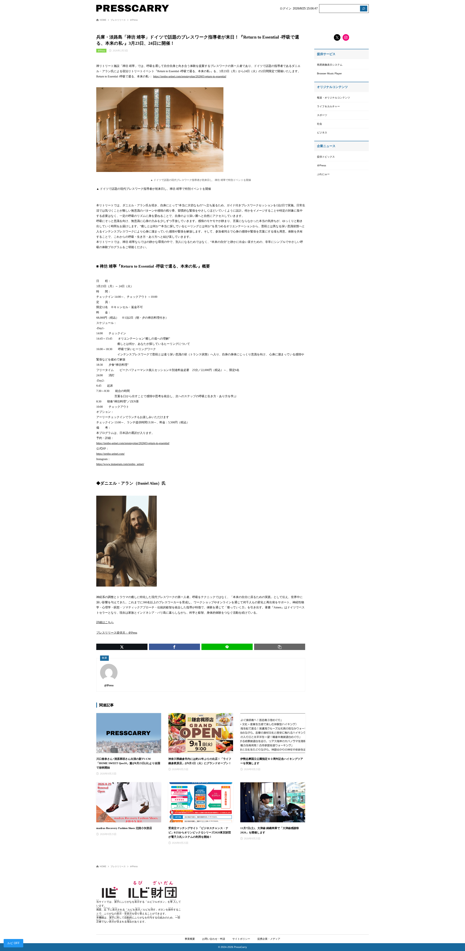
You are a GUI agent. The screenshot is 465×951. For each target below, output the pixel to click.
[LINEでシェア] (227, 647)
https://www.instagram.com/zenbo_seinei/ (120, 464)
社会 (319, 123)
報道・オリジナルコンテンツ (333, 97)
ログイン (285, 8)
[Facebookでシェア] (174, 647)
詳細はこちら (105, 622)
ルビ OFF (13, 943)
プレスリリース (118, 20)
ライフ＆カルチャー (328, 106)
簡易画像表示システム (329, 64)
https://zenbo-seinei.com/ (110, 453)
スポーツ (322, 115)
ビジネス (322, 132)
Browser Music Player (329, 73)
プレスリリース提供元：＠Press (116, 632)
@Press (109, 685)
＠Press (134, 20)
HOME (103, 20)
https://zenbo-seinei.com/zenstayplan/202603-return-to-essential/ (189, 76)
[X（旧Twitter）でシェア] (121, 647)
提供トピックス (326, 156)
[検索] (363, 8)
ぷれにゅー (323, 174)
